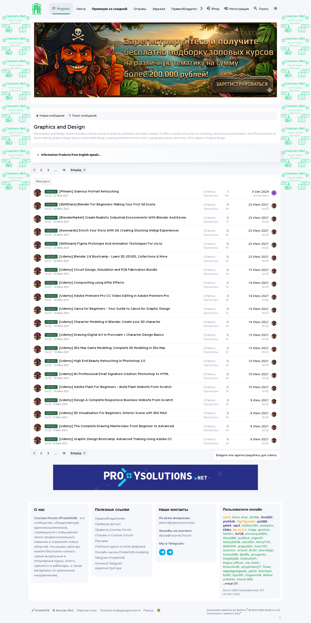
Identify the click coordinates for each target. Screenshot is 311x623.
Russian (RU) (64, 610)
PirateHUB (41, 610)
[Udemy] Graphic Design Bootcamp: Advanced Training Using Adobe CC (115, 439)
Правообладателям (186, 9)
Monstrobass (261, 195)
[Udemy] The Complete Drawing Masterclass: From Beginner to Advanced (116, 426)
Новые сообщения (52, 115)
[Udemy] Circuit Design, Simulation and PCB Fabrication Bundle (108, 270)
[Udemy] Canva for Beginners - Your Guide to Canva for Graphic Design (114, 309)
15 (63, 170)
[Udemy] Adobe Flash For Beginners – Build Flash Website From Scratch (115, 387)
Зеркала (159, 9)
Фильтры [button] (41, 181)
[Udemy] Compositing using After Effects (91, 282)
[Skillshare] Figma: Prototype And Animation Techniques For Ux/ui (110, 243)
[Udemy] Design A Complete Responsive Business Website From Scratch (116, 400)
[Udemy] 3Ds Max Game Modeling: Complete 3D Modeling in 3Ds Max (112, 348)
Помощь (148, 610)
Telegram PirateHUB (110, 557)
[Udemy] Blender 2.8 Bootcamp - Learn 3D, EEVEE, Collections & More (113, 256)
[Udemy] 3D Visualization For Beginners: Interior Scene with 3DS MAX (113, 413)
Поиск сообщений (84, 115)
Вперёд (76, 170)
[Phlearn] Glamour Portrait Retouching (89, 191)
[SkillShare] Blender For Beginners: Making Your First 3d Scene (107, 204)
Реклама (101, 541)
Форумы (63, 8)
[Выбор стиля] (275, 8)
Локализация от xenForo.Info (224, 613)
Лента (80, 9)
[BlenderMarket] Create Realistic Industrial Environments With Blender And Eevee (122, 217)
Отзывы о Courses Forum (114, 535)
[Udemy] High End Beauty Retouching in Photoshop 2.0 (102, 361)
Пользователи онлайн (242, 509)
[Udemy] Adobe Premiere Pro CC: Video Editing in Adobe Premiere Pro (114, 296)
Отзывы (140, 9)
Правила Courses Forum (113, 529)
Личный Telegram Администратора (108, 565)
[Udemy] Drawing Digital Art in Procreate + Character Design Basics (111, 335)
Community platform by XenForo (243, 610)
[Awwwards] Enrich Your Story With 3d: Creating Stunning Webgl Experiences (119, 230)
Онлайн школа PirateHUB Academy (122, 552)
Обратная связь (87, 610)
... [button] (55, 170)
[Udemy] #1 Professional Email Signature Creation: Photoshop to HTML (114, 374)
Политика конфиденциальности (120, 610)
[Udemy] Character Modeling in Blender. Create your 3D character (109, 322)
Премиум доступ (108, 524)
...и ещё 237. (230, 583)
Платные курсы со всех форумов (120, 546)
